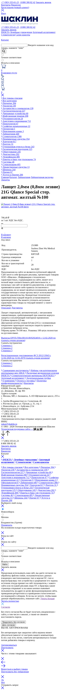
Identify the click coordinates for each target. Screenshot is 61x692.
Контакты (6, 5)
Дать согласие (8, 625)
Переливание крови (13, 131)
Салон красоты (22, 35)
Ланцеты (5, 180)
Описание (6, 308)
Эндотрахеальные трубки (38, 378)
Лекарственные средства (16, 167)
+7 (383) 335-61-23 (10, 2)
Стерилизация (11, 164)
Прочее (7, 172)
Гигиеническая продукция (17, 149)
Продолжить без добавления (15, 671)
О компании (8, 380)
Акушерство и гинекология (17, 108)
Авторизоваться (9, 645)
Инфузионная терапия (15, 116)
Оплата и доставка (25, 380)
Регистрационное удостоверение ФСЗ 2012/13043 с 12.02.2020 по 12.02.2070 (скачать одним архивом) (26, 356)
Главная (5, 177)
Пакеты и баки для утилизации (19, 159)
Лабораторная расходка (42, 177)
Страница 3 (6, 350)
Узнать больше (47, 598)
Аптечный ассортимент (43, 32)
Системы (8, 162)
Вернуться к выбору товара (14, 669)
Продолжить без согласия (13, 622)
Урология (9, 106)
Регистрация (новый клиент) (15, 7)
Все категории (9, 101)
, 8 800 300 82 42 (27, 2)
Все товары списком (12, 98)
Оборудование (11, 152)
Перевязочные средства (16, 139)
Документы (17, 308)
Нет (3, 682)
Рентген (7, 144)
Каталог (13, 177)
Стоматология (8, 35)
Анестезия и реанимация (16, 121)
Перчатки (9, 103)
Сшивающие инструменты (15, 370)
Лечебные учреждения (21, 32)
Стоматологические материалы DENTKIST (32, 375)
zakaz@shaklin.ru (9, 424)
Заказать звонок (43, 2)
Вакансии (16, 5)
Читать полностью (10, 601)
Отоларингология (12, 118)
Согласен (5, 607)
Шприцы (8, 169)
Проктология (10, 123)
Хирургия (9, 141)
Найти (4, 564)
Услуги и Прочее (12, 174)
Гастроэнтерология (13, 111)
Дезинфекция (11, 157)
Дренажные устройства (15, 113)
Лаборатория (10, 134)
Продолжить (7, 647)
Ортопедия (8, 129)
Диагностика (10, 154)
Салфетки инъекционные (16, 126)
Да (2, 680)
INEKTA (5, 32)
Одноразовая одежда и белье (18, 146)
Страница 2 (6, 348)
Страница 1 (6, 345)
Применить (6, 525)
